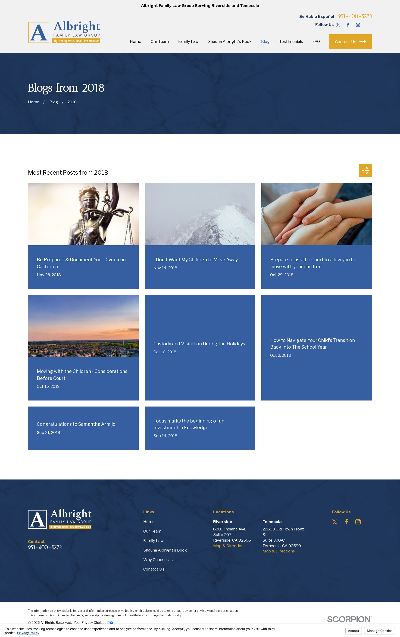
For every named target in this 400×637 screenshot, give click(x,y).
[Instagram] (358, 25)
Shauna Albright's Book (165, 550)
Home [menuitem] (135, 41)
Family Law (153, 540)
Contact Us (153, 569)
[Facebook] (348, 25)
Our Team (152, 531)
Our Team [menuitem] (160, 41)
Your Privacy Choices (90, 622)
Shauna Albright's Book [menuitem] (230, 41)
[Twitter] (338, 25)
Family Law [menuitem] (188, 41)
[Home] (64, 32)
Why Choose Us (158, 559)
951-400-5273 (355, 16)
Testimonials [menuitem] (291, 41)
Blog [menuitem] (265, 41)
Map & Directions (229, 545)
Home (149, 521)
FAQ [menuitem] (316, 41)
